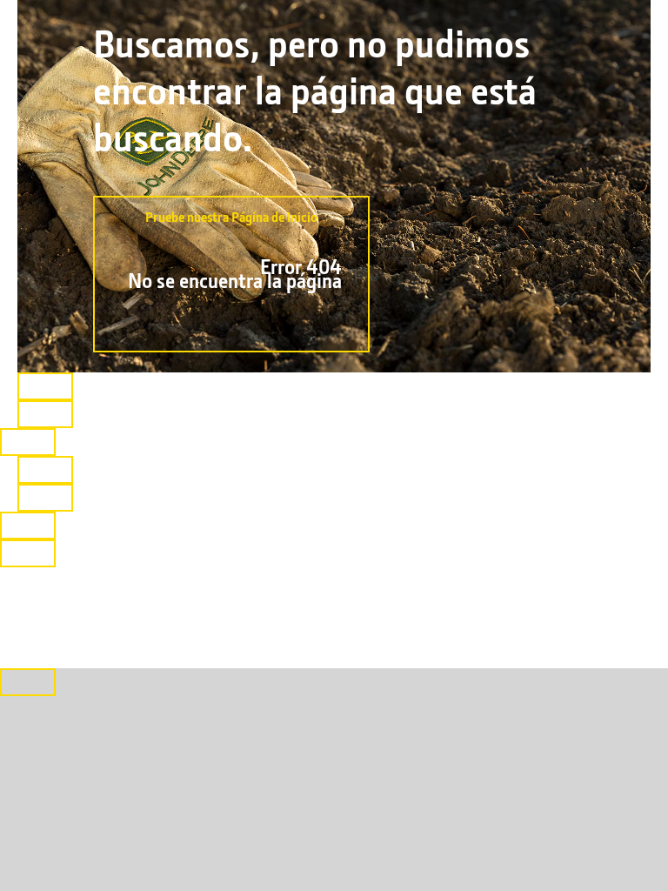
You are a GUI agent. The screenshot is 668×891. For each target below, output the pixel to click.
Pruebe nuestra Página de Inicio (235, 250)
